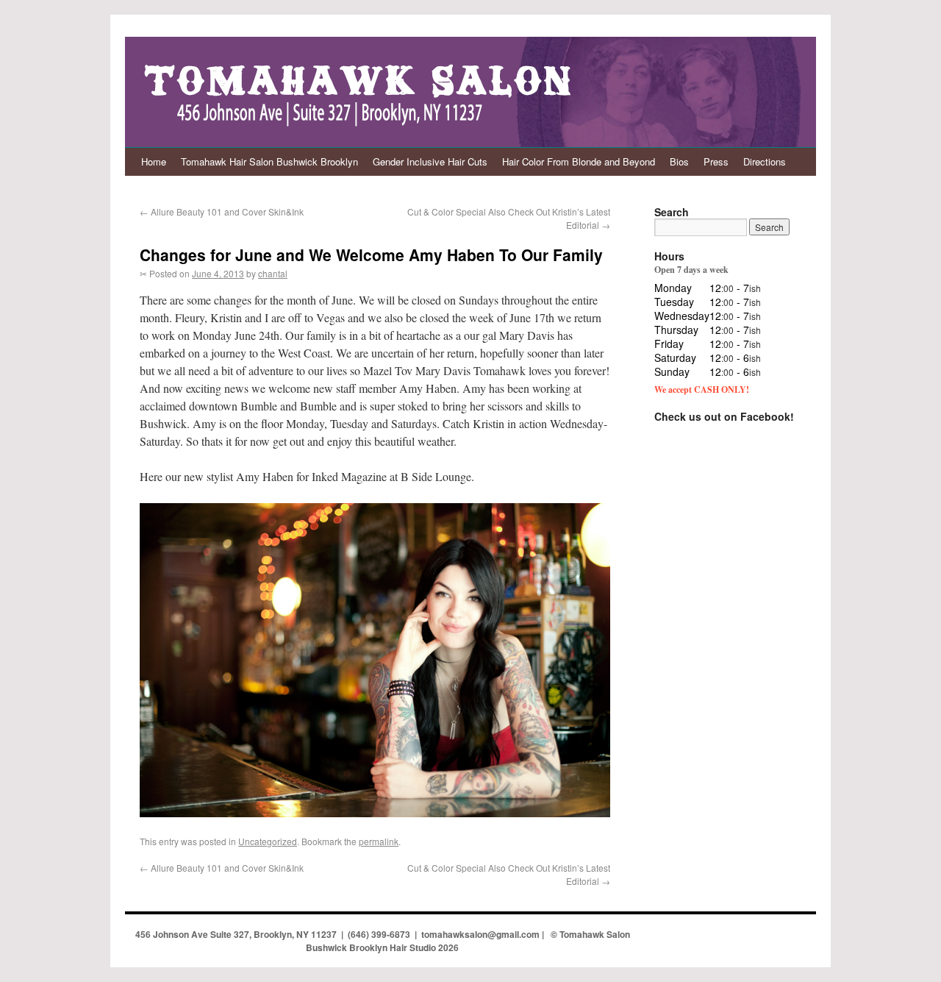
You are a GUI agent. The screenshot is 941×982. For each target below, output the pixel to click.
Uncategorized (267, 841)
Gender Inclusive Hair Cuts (430, 161)
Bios (679, 161)
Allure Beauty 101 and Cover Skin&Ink (222, 211)
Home (153, 161)
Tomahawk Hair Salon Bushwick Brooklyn (269, 161)
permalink (378, 841)
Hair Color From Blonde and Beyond (578, 161)
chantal (272, 273)
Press (716, 161)
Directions (764, 161)
